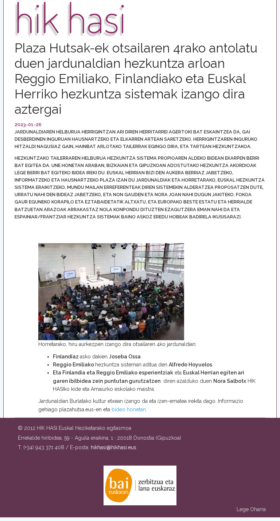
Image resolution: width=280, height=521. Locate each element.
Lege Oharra (251, 509)
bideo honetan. (129, 409)
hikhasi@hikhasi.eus (113, 447)
